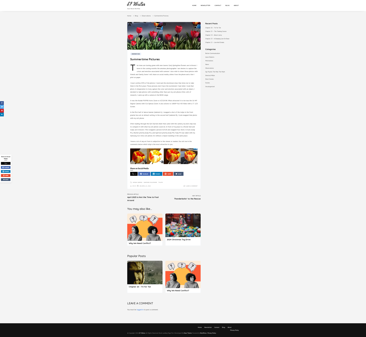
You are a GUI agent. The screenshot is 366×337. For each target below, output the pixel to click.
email (179, 174)
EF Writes (142, 333)
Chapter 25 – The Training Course (215, 31)
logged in (140, 309)
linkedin (157, 174)
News (207, 64)
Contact (218, 5)
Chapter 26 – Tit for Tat (140, 287)
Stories (207, 83)
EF (135, 186)
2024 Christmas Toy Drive (179, 239)
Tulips (160, 182)
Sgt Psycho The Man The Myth (215, 72)
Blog (228, 5)
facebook (145, 174)
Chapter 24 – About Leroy (213, 35)
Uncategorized (210, 86)
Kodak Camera (137, 182)
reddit (169, 174)
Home (194, 5)
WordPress (203, 333)
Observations (136, 54)
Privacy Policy (234, 330)
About (236, 5)
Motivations (209, 61)
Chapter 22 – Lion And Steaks (214, 42)
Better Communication (212, 53)
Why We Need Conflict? (140, 243)
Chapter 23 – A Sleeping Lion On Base (217, 39)
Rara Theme (188, 333)
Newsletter (205, 5)
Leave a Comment (192, 186)
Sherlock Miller (210, 75)
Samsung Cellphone (150, 182)
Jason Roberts (209, 57)
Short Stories (209, 79)
